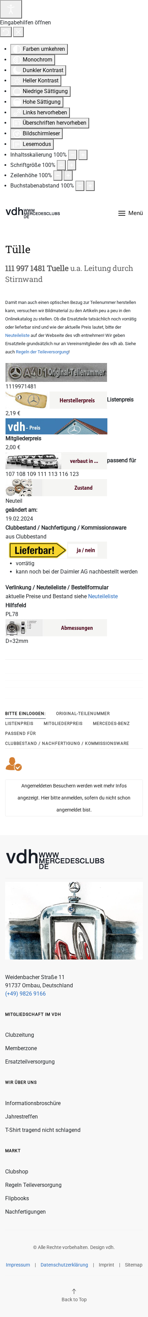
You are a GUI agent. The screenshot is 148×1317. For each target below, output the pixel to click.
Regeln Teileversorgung (33, 1185)
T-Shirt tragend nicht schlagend (43, 1130)
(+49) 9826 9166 (25, 993)
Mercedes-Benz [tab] (111, 723)
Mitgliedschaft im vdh (33, 1014)
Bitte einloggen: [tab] (25, 713)
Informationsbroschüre (33, 1103)
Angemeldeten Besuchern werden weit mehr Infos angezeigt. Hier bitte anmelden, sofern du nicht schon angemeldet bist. (74, 798)
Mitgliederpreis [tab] (63, 723)
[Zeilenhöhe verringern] (57, 175)
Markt (13, 1150)
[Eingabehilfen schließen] (18, 32)
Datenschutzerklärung (64, 1265)
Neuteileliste (17, 335)
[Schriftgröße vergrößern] (71, 165)
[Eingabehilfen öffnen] (11, 9)
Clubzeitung (19, 1035)
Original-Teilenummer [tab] (83, 713)
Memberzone (21, 1048)
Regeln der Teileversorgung (42, 351)
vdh (110, 1247)
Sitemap (133, 1265)
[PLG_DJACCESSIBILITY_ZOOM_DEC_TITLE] (72, 155)
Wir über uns (21, 1082)
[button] (130, 213)
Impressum (18, 1265)
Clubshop (16, 1171)
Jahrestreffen (21, 1116)
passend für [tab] (20, 733)
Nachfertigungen (25, 1211)
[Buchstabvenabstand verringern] (79, 186)
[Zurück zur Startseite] (32, 213)
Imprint (106, 1265)
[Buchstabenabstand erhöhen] (90, 186)
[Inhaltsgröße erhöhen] (82, 155)
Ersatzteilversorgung (30, 1061)
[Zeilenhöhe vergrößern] (68, 175)
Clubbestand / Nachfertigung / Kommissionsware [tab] (67, 743)
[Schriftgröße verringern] (61, 165)
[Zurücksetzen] (6, 32)
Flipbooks (17, 1198)
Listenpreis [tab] (19, 723)
